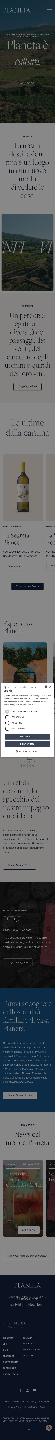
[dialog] (27, 720)
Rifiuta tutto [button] (27, 744)
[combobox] (46, 686)
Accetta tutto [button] (27, 736)
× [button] (50, 687)
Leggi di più (31, 705)
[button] (27, 751)
